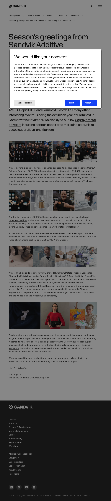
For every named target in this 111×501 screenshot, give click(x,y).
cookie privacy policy (28, 90)
